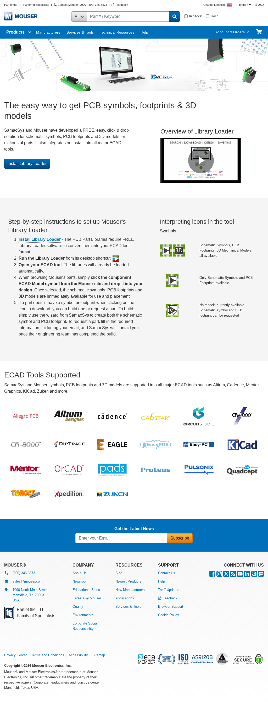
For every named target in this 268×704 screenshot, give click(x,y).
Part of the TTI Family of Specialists (27, 4)
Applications (124, 598)
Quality (77, 607)
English (243, 4)
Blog (118, 573)
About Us (79, 573)
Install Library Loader (27, 163)
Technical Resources (117, 32)
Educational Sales (86, 590)
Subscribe (179, 538)
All (78, 16)
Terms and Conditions (47, 655)
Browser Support (170, 607)
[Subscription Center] (254, 575)
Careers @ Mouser (86, 598)
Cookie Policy (168, 615)
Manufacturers (48, 32)
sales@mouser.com (28, 581)
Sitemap (98, 655)
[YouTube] (240, 575)
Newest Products (128, 581)
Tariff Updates (168, 590)
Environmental (83, 615)
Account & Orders (230, 32)
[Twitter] (226, 575)
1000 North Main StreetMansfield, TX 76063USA (30, 595)
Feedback (121, 4)
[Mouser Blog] (261, 575)
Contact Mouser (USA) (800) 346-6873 (82, 4)
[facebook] (212, 575)
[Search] (174, 16)
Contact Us (166, 573)
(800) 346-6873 (24, 573)
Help (144, 32)
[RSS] (233, 575)
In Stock (195, 16)
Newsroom (80, 581)
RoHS (215, 16)
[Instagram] (219, 575)
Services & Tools (80, 32)
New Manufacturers (130, 590)
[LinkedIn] (247, 575)
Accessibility (78, 655)
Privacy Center (15, 655)
